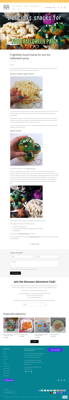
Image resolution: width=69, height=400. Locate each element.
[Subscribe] (45, 304)
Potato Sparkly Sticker (23, 334)
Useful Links (6, 375)
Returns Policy (6, 368)
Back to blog (35, 244)
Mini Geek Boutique (9, 396)
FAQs (4, 361)
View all (34, 341)
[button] (19, 6)
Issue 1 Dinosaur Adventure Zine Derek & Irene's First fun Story (10, 335)
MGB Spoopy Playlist (23, 233)
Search (4, 351)
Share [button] (12, 65)
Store (4, 354)
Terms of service (6, 373)
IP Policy (5, 363)
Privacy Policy (6, 366)
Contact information (44, 396)
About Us (5, 356)
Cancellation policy (52, 396)
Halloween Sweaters (35, 236)
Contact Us (5, 359)
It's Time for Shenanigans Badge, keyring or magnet (41, 335)
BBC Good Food (31, 168)
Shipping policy (36, 396)
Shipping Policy (6, 370)
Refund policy (16, 396)
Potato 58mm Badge (54, 334)
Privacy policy (22, 396)
